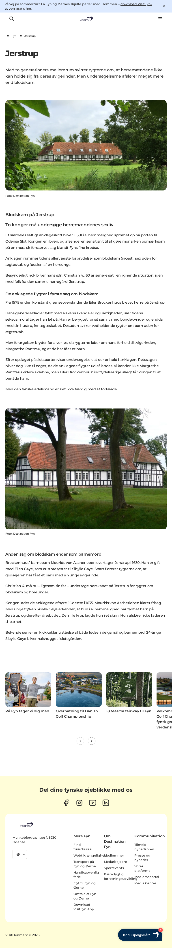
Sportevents (114, 868)
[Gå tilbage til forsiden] (86, 18)
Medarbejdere (115, 862)
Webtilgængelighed (90, 855)
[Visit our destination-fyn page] (106, 803)
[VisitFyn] (26, 824)
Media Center (145, 883)
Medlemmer (114, 855)
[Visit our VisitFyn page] (66, 803)
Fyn (14, 36)
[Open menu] (160, 18)
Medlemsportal (146, 877)
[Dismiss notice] (164, 6)
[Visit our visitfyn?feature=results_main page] (93, 803)
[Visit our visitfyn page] (79, 803)
